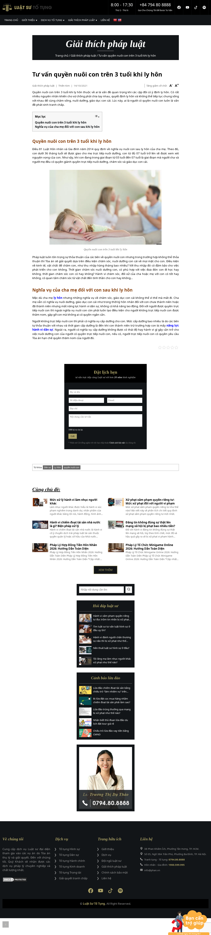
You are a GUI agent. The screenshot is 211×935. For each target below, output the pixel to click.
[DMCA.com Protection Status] (26, 880)
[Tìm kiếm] (128, 589)
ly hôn (58, 298)
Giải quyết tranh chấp (73, 878)
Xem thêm (105, 570)
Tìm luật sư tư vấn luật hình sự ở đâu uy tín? (111, 628)
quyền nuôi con (71, 467)
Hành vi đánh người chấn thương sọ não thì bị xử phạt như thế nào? (112, 639)
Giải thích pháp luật (43, 85)
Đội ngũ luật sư (111, 861)
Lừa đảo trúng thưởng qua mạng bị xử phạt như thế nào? (112, 711)
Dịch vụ (106, 855)
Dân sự (47, 467)
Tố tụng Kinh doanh (72, 866)
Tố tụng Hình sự (69, 849)
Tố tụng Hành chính (72, 861)
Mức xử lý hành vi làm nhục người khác (73, 501)
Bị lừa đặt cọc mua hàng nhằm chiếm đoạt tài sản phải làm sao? (111, 700)
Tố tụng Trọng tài (70, 872)
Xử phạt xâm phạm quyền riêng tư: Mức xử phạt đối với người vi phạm (150, 501)
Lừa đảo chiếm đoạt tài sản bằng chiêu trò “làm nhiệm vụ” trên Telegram (111, 689)
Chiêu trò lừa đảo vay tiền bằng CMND (111, 732)
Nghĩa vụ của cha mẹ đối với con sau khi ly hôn (67, 127)
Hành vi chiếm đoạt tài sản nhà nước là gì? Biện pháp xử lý (75, 524)
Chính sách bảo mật (117, 443)
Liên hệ (106, 878)
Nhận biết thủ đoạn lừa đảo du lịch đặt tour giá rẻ (110, 721)
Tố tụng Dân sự (69, 855)
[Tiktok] (196, 7)
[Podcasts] (204, 7)
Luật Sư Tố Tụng (94, 903)
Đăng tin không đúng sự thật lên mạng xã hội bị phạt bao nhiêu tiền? (150, 524)
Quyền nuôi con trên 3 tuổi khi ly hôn (60, 122)
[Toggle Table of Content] (97, 117)
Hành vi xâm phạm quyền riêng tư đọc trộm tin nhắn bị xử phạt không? (111, 617)
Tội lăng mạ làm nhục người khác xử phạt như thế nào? (112, 660)
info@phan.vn (152, 870)
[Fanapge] (179, 7)
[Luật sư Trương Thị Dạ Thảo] (105, 778)
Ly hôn (57, 467)
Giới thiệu (108, 849)
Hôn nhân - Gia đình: (164, 864)
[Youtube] (187, 7)
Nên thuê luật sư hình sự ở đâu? (111, 648)
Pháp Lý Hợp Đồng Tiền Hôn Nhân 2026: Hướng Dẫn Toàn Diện (73, 546)
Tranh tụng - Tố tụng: (164, 859)
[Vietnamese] (115, 20)
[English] (120, 20)
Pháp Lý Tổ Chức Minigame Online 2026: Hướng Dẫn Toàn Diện (149, 546)
